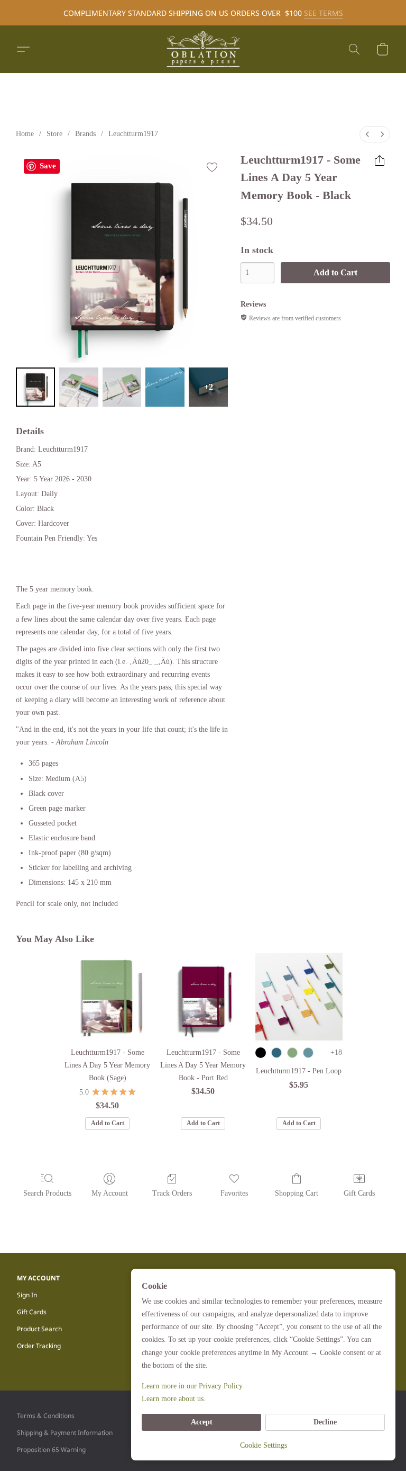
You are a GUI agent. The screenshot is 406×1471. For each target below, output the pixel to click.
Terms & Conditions (46, 1415)
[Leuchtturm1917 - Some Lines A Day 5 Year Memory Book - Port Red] (203, 997)
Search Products (47, 1193)
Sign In (27, 1294)
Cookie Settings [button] (263, 1445)
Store (54, 134)
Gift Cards (359, 1193)
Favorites (234, 1193)
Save (48, 166)
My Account (109, 1193)
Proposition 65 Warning (51, 1449)
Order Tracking (39, 1345)
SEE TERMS (323, 13)
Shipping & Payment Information (65, 1432)
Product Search (39, 1328)
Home (25, 134)
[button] (203, 49)
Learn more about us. (174, 1399)
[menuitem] (367, 134)
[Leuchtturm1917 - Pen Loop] (299, 997)
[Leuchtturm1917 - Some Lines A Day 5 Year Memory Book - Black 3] (164, 387)
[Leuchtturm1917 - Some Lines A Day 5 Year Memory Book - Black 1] (78, 387)
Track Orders (172, 1193)
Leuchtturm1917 (133, 134)
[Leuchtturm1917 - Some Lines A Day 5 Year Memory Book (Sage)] (107, 997)
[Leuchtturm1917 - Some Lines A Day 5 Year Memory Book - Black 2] (122, 387)
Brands (85, 134)
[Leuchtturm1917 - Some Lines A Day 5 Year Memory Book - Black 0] (35, 387)
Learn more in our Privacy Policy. (193, 1386)
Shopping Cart (296, 1193)
